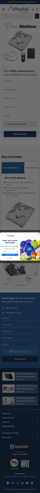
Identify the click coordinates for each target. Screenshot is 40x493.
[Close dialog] (38, 234)
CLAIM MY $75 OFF (10, 254)
